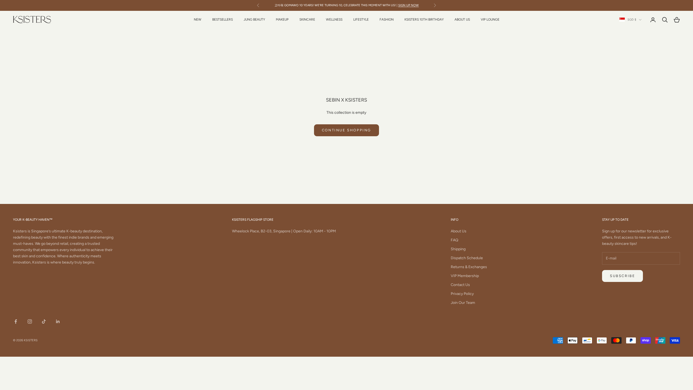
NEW (197, 19)
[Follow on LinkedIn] (58, 321)
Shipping (458, 249)
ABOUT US (462, 19)
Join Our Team (463, 302)
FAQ (454, 240)
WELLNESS (334, 19)
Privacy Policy (462, 293)
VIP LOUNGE (490, 19)
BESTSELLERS (222, 19)
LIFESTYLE (361, 19)
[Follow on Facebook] (15, 321)
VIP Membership (465, 276)
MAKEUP (282, 19)
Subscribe (622, 276)
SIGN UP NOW (408, 5)
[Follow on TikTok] (44, 321)
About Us (458, 231)
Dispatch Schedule (467, 258)
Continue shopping (346, 130)
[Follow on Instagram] (29, 321)
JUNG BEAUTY (254, 19)
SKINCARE (307, 19)
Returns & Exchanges (469, 267)
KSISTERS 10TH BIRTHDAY (424, 19)
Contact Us (460, 284)
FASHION (387, 19)
